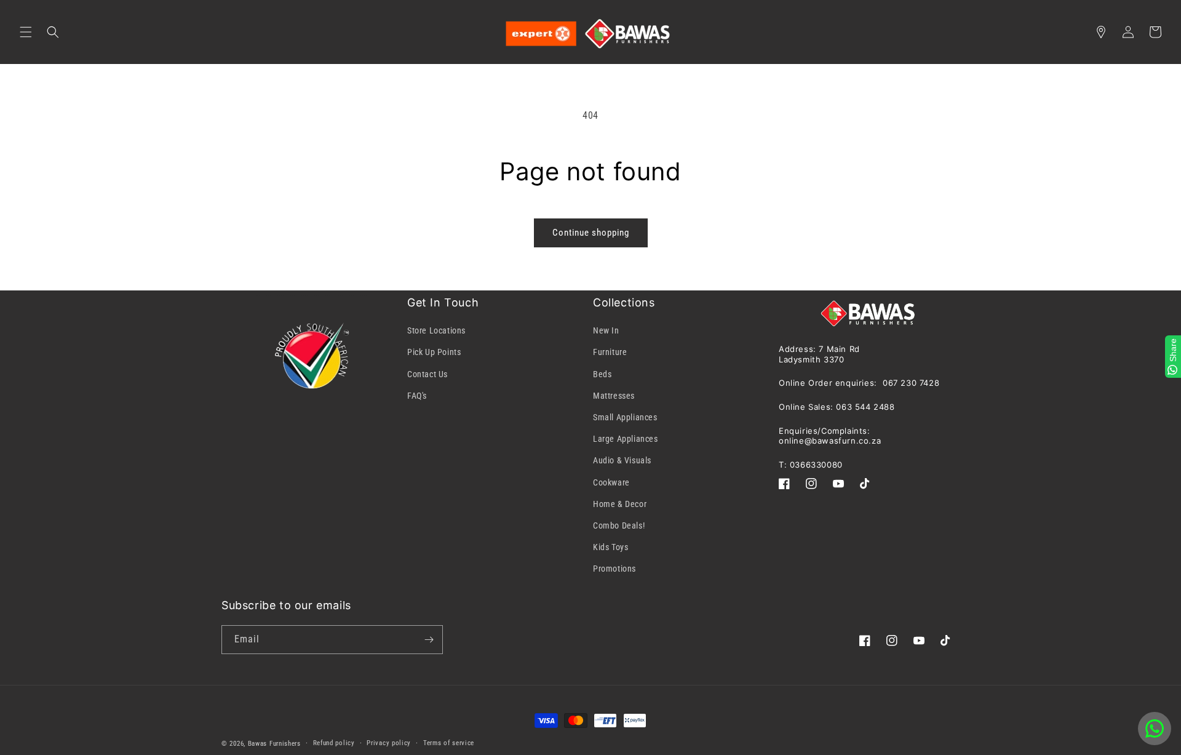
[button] (25, 32)
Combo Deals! (619, 525)
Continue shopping (590, 232)
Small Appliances (625, 417)
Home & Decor (619, 504)
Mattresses (614, 396)
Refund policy (334, 743)
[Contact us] (1154, 728)
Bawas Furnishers (274, 744)
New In (606, 330)
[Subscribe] (428, 639)
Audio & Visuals (622, 460)
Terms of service (448, 743)
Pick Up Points (434, 352)
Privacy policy (389, 743)
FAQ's (417, 396)
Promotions (614, 568)
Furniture (610, 352)
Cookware (611, 482)
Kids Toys (610, 547)
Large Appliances (625, 439)
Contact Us (427, 374)
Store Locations (436, 330)
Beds (602, 374)
